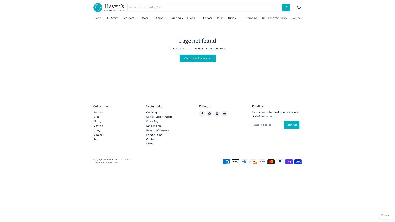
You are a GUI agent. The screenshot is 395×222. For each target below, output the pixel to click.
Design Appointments (159, 116)
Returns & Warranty (274, 17)
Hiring (232, 17)
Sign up (291, 125)
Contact (297, 17)
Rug (95, 139)
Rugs (220, 17)
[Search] (286, 7)
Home (97, 17)
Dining (159, 17)
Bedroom (128, 17)
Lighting (175, 17)
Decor (145, 17)
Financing (152, 121)
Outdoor (207, 17)
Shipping (252, 17)
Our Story (112, 17)
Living (191, 17)
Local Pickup (153, 125)
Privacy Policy (154, 134)
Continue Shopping (197, 58)
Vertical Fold (112, 162)
